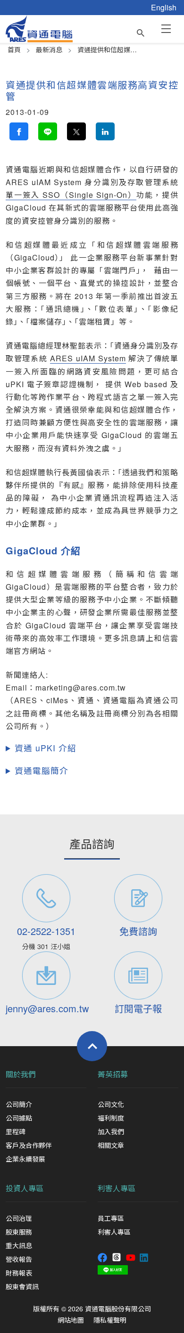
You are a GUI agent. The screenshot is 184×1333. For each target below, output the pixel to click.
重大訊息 (19, 1245)
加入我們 (111, 1131)
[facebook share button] (18, 131)
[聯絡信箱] (46, 975)
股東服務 (19, 1231)
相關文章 (111, 1145)
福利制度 (111, 1117)
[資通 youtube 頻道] (130, 1257)
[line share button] (47, 131)
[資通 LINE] (113, 1269)
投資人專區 (24, 1188)
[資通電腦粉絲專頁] (102, 1257)
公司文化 (111, 1104)
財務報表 (19, 1272)
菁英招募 (113, 1074)
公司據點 (19, 1117)
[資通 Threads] (116, 1257)
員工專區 (111, 1218)
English (163, 7)
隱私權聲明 (109, 1320)
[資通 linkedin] (144, 1257)
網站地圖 (71, 1320)
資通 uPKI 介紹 (45, 748)
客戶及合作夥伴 (29, 1145)
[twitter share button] (76, 131)
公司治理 (19, 1218)
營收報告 (19, 1259)
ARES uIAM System (87, 358)
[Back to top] (92, 1046)
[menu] (166, 28)
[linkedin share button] (105, 131)
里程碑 (15, 1131)
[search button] (140, 30)
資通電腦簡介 (41, 770)
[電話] (46, 898)
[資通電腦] (39, 27)
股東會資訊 (22, 1286)
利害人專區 (116, 1188)
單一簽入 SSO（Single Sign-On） (71, 194)
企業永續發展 (25, 1158)
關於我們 (21, 1074)
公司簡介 (19, 1104)
